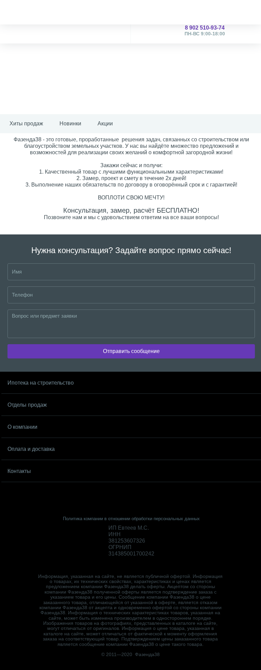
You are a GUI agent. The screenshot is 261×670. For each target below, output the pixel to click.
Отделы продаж (27, 405)
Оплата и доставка (31, 449)
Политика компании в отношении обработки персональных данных (131, 518)
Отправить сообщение (131, 351)
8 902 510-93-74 (205, 30)
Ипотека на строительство (40, 383)
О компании (22, 427)
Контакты (19, 471)
